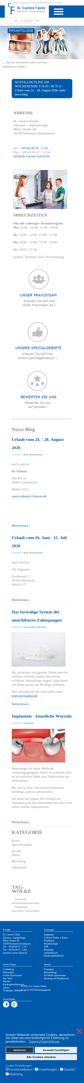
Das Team (7, 978)
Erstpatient (49, 969)
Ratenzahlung (50, 972)
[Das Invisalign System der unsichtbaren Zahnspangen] (42, 650)
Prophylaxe (49, 940)
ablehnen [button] (19, 1050)
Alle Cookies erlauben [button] (41, 1057)
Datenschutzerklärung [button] (44, 1041)
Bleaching (41, 627)
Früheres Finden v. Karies (56, 937)
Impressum (25, 2)
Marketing (16, 1074)
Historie (6, 981)
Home (15, 2)
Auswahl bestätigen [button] (56, 1050)
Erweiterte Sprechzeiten (55, 975)
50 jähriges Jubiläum (12, 990)
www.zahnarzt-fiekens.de (29, 496)
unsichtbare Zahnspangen (25, 910)
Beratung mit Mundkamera (56, 978)
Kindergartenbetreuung (13, 984)
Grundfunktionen (20, 1069)
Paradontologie (51, 943)
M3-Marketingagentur (40, 990)
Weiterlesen (20, 525)
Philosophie (8, 972)
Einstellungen (47, 1069)
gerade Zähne (30, 627)
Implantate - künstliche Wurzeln (41, 716)
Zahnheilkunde (51, 952)
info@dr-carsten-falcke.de (31, 156)
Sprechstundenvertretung (25, 903)
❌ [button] (79, 1031)
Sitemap (58, 2)
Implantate (28, 723)
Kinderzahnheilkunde (54, 955)
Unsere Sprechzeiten (12, 975)
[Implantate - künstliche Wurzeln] (42, 746)
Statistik (68, 1069)
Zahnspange (20, 907)
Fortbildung (8, 969)
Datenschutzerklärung (42, 2)
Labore (6, 987)
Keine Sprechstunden (33, 454)
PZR (46, 946)
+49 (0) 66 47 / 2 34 (34, 148)
